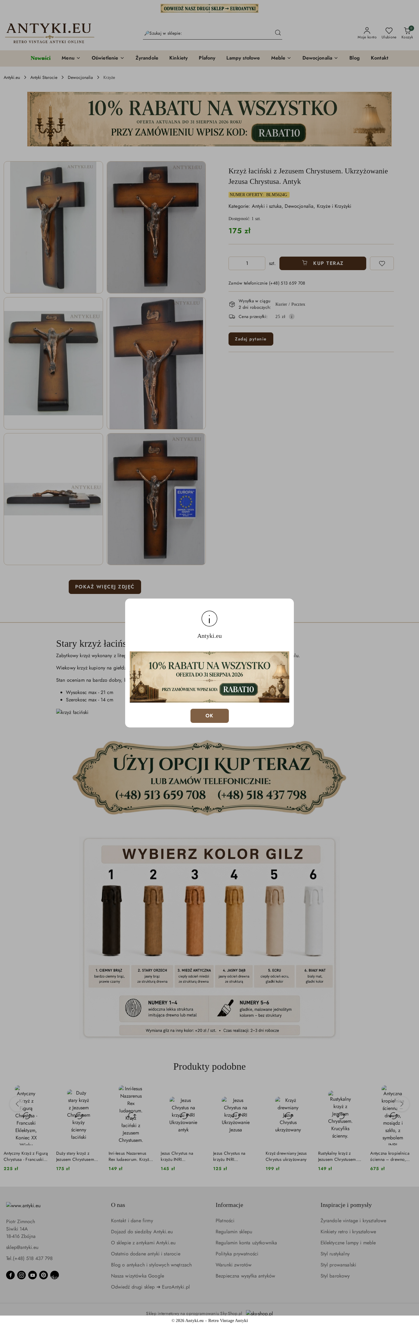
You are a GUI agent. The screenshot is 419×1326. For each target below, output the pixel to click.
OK (210, 715)
